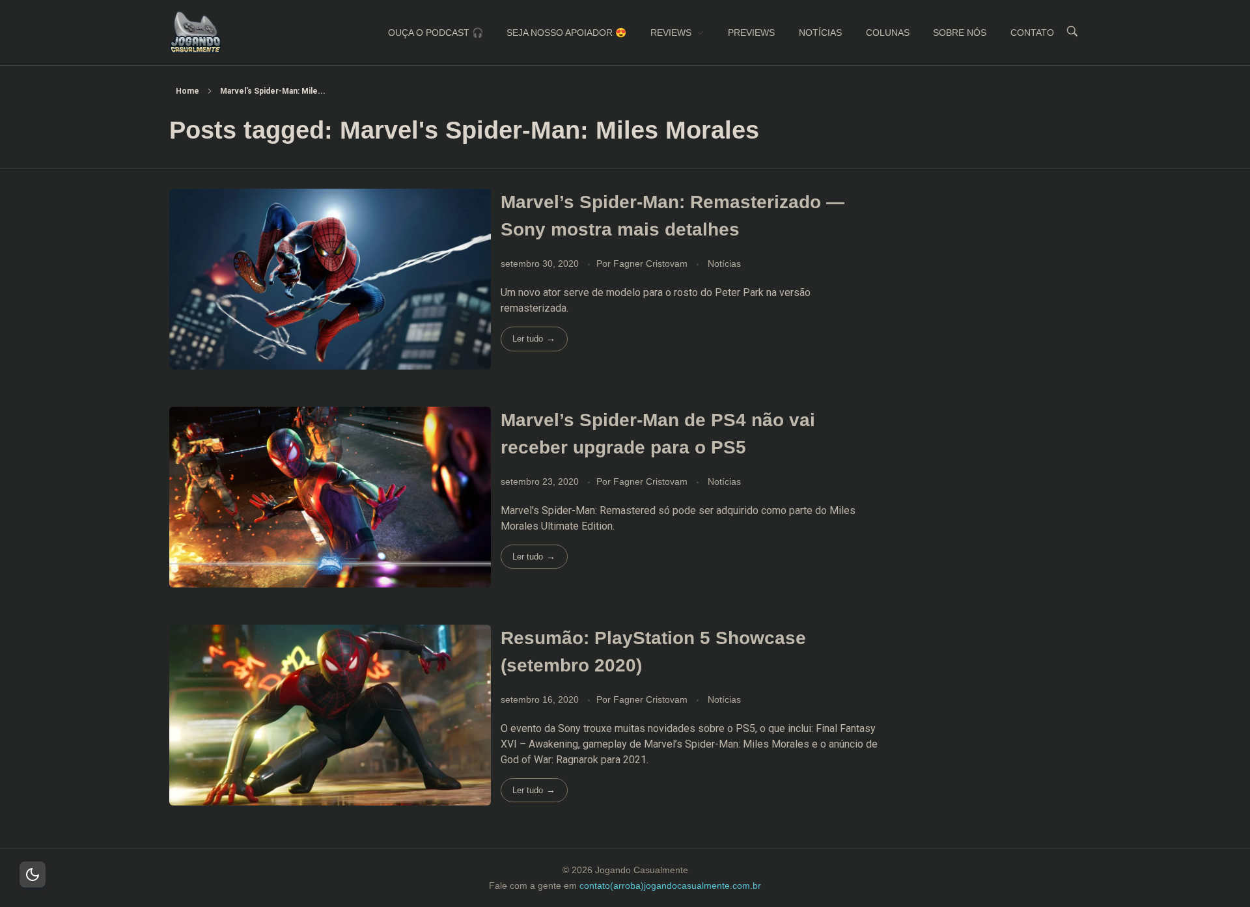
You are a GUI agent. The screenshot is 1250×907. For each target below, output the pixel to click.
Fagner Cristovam (651, 263)
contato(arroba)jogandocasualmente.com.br (670, 885)
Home (187, 91)
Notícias (724, 263)
